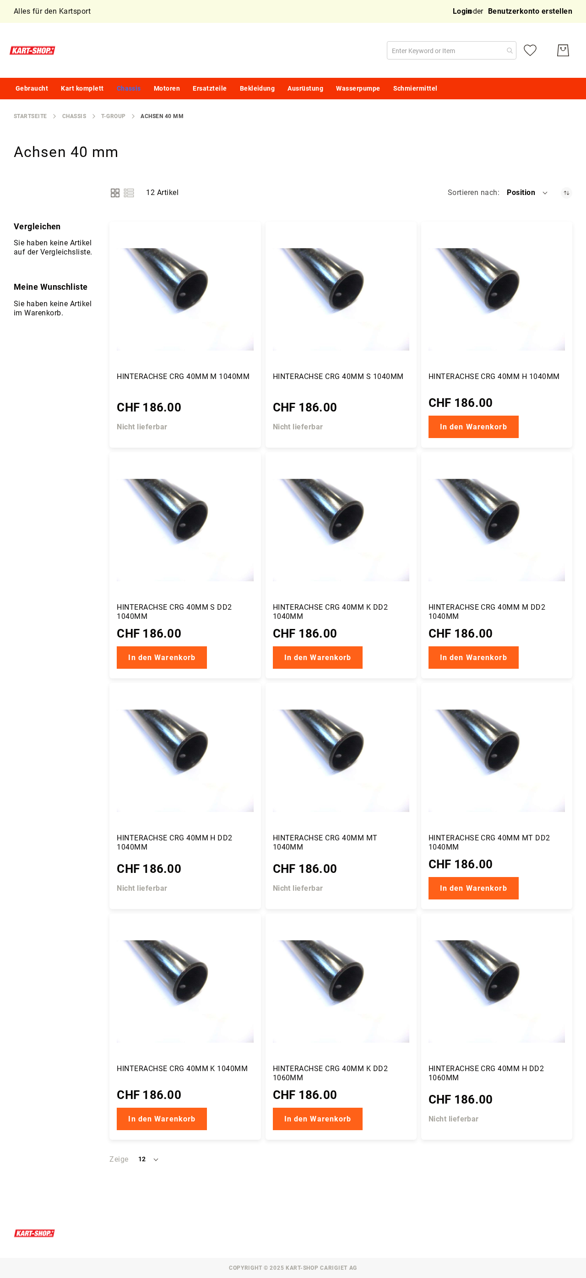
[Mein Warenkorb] (563, 50)
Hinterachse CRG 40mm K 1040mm (182, 1068)
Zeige (118, 1159)
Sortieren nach (473, 192)
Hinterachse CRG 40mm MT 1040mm (325, 842)
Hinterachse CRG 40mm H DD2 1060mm (486, 1073)
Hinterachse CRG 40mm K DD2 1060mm (330, 1073)
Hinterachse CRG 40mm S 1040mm (338, 376)
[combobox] (451, 50)
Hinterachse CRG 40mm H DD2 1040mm (174, 842)
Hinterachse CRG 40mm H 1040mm (494, 376)
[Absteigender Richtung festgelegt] (566, 193)
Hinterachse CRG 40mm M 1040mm (183, 376)
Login (462, 11)
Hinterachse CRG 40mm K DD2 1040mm (330, 612)
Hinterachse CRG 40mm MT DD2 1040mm (489, 842)
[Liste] (129, 193)
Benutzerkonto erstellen (530, 11)
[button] (528, 193)
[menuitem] (31, 88)
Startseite (30, 116)
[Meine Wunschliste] (530, 50)
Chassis (74, 116)
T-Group (113, 116)
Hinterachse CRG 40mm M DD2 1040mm (487, 612)
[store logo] (34, 50)
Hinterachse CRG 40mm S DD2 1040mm (174, 612)
